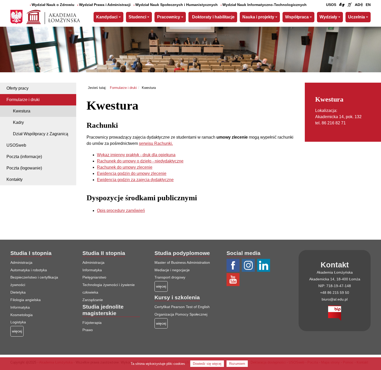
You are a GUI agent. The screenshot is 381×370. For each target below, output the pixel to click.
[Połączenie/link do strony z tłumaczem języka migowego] (341, 5)
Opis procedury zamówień (121, 210)
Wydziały (328, 17)
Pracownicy (168, 17)
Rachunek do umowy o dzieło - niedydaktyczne (140, 161)
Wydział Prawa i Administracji (105, 5)
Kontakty (14, 179)
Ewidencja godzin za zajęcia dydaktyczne (135, 179)
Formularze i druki (23, 99)
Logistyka (18, 322)
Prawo (87, 330)
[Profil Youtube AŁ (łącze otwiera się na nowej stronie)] (234, 280)
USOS (331, 5)
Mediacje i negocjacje (172, 270)
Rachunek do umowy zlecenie (124, 167)
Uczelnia (356, 17)
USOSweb (16, 145)
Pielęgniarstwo (94, 277)
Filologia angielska (25, 300)
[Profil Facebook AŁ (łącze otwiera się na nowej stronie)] (234, 266)
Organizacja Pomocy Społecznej (180, 314)
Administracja (21, 262)
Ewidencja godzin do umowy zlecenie (131, 173)
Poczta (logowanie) (24, 168)
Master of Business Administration (182, 262)
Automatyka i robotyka (28, 270)
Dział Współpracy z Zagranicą (40, 134)
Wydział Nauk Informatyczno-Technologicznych (264, 5)
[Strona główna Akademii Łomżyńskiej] (53, 16)
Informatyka (20, 307)
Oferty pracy (17, 88)
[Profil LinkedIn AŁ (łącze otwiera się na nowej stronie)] (264, 266)
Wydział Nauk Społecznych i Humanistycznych (176, 5)
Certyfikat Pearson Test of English (182, 307)
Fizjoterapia (92, 323)
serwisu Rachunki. (156, 143)
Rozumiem (237, 364)
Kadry (18, 122)
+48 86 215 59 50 (334, 292)
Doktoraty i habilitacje (213, 17)
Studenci (137, 17)
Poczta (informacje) (24, 156)
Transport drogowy (169, 277)
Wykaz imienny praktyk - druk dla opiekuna (136, 155)
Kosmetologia (21, 315)
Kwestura (21, 111)
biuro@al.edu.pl (335, 299)
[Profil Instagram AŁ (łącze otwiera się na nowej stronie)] (249, 266)
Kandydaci (106, 17)
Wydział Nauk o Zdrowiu (53, 5)
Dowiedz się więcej (207, 364)
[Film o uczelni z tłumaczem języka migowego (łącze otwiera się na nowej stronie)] (350, 5)
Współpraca (297, 17)
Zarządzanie (92, 300)
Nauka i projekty (258, 17)
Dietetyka (18, 292)
